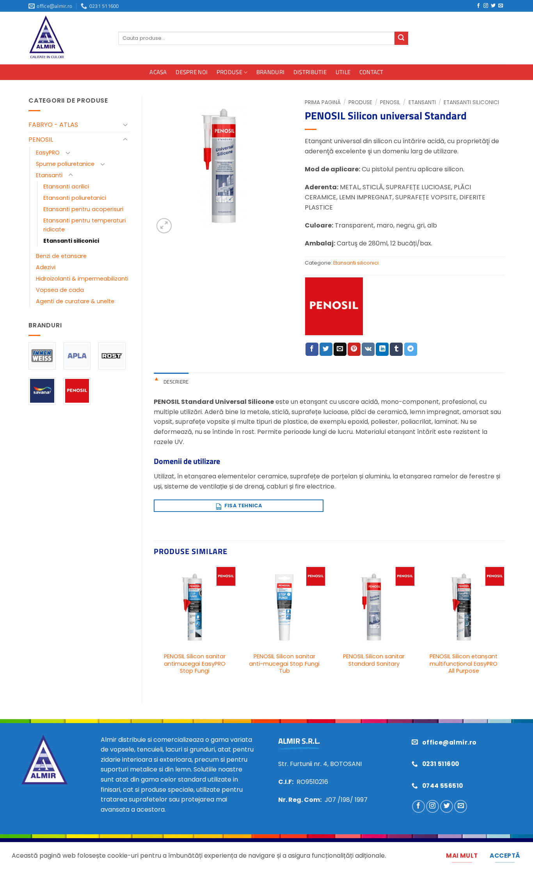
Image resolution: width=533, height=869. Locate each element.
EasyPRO (48, 152)
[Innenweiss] (42, 356)
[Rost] (112, 356)
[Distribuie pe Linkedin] (382, 349)
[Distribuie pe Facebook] (312, 349)
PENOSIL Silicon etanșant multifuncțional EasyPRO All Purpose (463, 664)
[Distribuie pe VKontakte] (368, 349)
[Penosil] (77, 391)
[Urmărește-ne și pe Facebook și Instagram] (485, 6)
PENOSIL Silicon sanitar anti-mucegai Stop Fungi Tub (284, 664)
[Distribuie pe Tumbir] (396, 349)
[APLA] (77, 356)
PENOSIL (40, 139)
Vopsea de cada (60, 290)
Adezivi (45, 267)
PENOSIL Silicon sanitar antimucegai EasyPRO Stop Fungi (195, 664)
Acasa (158, 72)
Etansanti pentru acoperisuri (83, 209)
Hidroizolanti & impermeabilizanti (82, 279)
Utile (343, 72)
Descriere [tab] (175, 382)
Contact (371, 72)
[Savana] (42, 391)
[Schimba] (125, 124)
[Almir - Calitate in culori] (67, 38)
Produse (229, 72)
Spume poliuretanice (65, 164)
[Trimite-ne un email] (500, 6)
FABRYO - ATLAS (53, 124)
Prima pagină (323, 102)
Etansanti (49, 175)
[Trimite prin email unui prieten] (340, 349)
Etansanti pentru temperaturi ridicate (84, 225)
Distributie (310, 72)
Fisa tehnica (242, 505)
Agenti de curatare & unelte (75, 301)
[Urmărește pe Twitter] (493, 6)
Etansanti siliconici (71, 241)
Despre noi (192, 72)
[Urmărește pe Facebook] (478, 6)
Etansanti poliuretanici (74, 198)
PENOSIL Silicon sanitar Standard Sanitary (374, 660)
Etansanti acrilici (66, 186)
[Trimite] (401, 38)
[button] (164, 225)
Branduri (270, 72)
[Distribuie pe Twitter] (326, 349)
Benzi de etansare (61, 256)
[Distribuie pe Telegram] (410, 349)
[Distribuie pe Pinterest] (354, 349)
